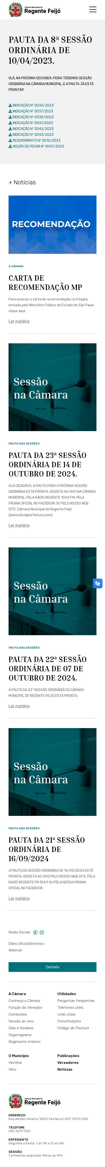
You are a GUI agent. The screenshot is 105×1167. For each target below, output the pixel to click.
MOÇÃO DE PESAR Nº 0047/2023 (38, 146)
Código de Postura (73, 1028)
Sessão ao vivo (21, 1021)
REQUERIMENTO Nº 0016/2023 (36, 140)
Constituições (69, 1021)
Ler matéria (19, 321)
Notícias (65, 1069)
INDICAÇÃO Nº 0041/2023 (32, 123)
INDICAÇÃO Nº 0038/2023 (33, 117)
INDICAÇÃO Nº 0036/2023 (33, 105)
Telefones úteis (70, 1007)
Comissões (18, 1014)
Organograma (20, 1035)
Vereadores (68, 1062)
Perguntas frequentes (76, 1001)
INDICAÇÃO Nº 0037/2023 (32, 111)
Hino (12, 1069)
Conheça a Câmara (24, 1001)
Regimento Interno (25, 1041)
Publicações (68, 1056)
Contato (52, 967)
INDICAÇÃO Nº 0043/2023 (33, 135)
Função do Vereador (25, 1007)
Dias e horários (21, 1028)
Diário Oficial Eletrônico (26, 944)
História (15, 1062)
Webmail (15, 950)
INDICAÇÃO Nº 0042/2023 (33, 129)
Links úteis (66, 1014)
